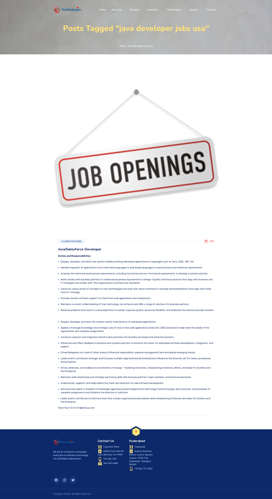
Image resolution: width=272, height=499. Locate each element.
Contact (211, 9)
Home (103, 9)
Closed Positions (71, 241)
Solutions (153, 9)
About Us (116, 9)
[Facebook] (56, 480)
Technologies (173, 9)
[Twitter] (73, 480)
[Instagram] (64, 480)
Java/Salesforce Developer (79, 249)
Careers (194, 9)
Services (134, 9)
